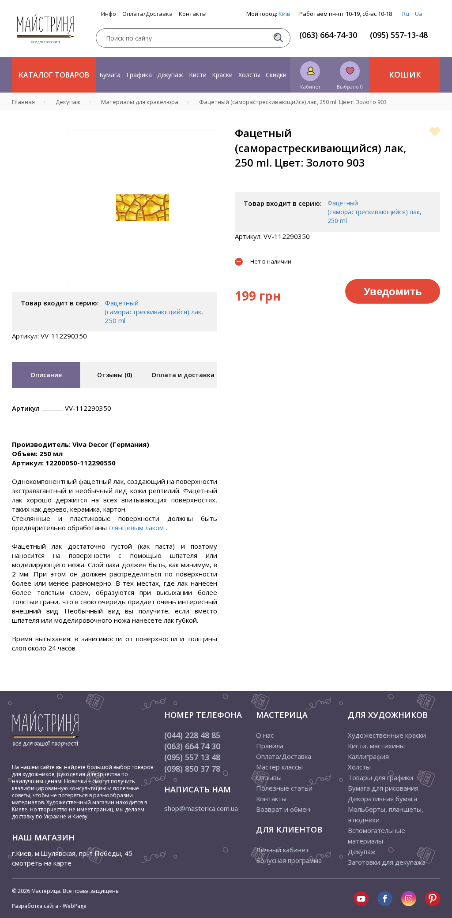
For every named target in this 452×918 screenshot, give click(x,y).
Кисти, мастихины (376, 745)
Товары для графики (380, 777)
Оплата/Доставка (147, 14)
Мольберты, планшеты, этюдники (385, 814)
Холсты (249, 75)
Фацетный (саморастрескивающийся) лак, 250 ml (154, 311)
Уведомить (393, 290)
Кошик (405, 74)
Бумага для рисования (383, 788)
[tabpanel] (142, 207)
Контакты (193, 14)
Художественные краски (387, 735)
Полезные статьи (284, 788)
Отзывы (269, 777)
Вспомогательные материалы (376, 835)
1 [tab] (142, 291)
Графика (139, 75)
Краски (222, 75)
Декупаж (170, 75)
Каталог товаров (54, 75)
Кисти (198, 75)
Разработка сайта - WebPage (49, 906)
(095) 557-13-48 (399, 35)
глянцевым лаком (137, 527)
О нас (265, 735)
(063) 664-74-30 (328, 35)
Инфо (108, 14)
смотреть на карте (42, 863)
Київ (284, 14)
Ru (405, 14)
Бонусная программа (289, 860)
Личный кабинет (282, 849)
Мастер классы (279, 766)
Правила (269, 745)
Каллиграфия (368, 756)
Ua (418, 14)
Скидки (276, 75)
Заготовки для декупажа (387, 862)
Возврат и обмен (283, 809)
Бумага (110, 75)
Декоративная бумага (382, 798)
